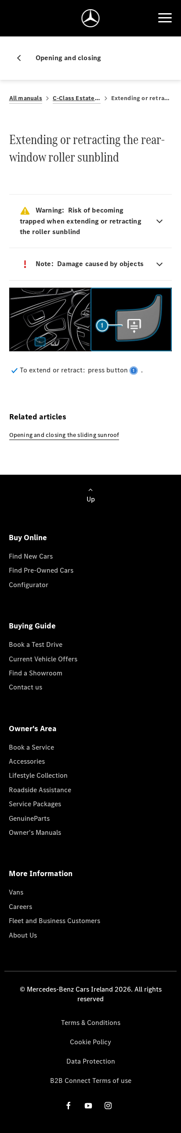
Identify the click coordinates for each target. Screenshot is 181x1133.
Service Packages (35, 803)
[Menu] (165, 18)
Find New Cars (31, 556)
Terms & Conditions (90, 1022)
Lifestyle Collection (38, 775)
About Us (23, 935)
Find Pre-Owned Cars (41, 570)
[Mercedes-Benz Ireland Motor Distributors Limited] (91, 18)
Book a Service (31, 747)
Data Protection (90, 1061)
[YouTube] (88, 1105)
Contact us (25, 687)
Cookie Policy (90, 1041)
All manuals (25, 98)
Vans (16, 892)
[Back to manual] (22, 58)
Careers (20, 906)
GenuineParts (29, 818)
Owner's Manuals (35, 832)
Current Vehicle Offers (43, 659)
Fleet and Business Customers (54, 920)
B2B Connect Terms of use (90, 1080)
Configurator (28, 584)
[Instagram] (108, 1105)
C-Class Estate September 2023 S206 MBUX (77, 98)
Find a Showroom (35, 673)
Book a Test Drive (35, 644)
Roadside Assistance (40, 789)
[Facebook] (68, 1105)
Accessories (27, 761)
